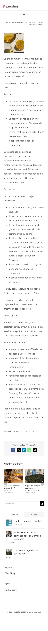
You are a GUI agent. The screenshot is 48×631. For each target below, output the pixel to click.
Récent (34, 514)
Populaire (14, 514)
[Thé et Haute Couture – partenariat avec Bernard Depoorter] (9, 533)
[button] (5, 481)
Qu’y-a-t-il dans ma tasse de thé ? (12, 486)
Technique (10, 590)
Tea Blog (16, 22)
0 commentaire (10, 491)
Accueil (8, 22)
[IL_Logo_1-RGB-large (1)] (11, 5)
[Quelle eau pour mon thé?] (9, 521)
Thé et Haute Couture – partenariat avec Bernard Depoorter (27, 536)
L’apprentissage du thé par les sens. (34, 486)
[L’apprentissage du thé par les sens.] (9, 551)
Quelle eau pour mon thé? (28, 521)
